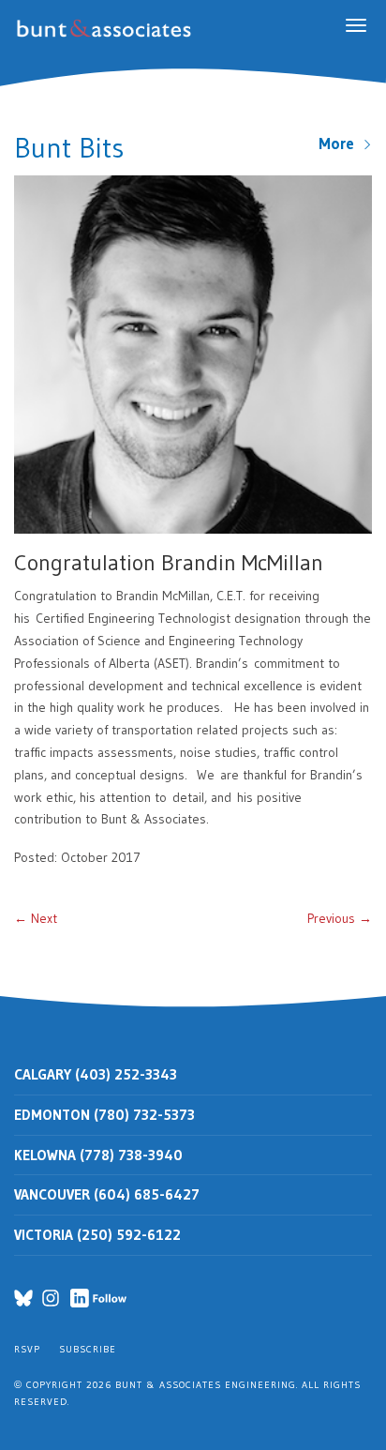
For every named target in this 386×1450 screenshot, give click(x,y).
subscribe (87, 1349)
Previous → (339, 918)
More (341, 143)
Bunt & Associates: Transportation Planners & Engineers (107, 28)
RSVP (27, 1349)
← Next (35, 918)
